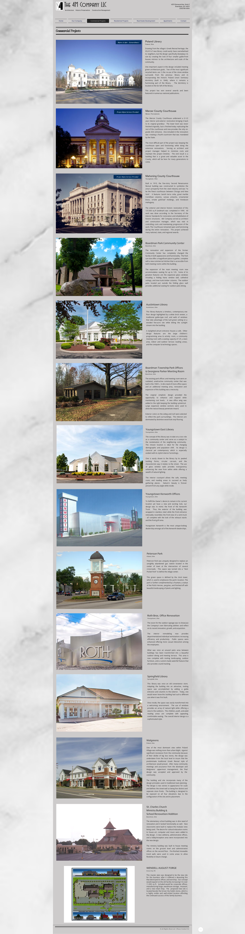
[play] (135, 101)
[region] (177, 7)
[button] (99, 72)
